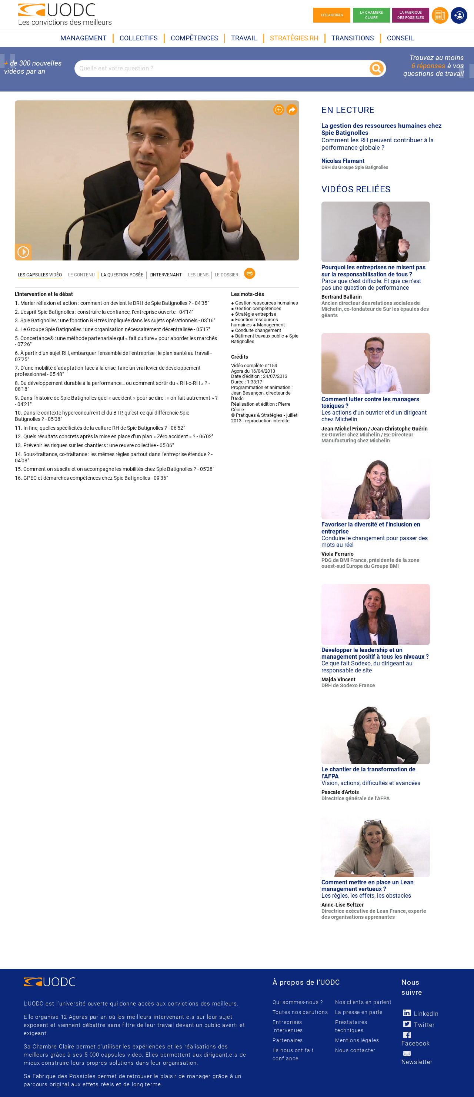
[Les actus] (440, 15)
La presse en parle (358, 1012)
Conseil (400, 38)
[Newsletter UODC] (406, 1053)
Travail (244, 38)
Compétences (194, 38)
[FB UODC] (406, 1035)
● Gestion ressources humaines (264, 303)
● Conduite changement (256, 330)
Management (83, 38)
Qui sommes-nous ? (298, 1002)
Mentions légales (357, 1040)
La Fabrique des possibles (410, 15)
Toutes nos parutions (300, 1012)
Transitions (352, 38)
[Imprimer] (249, 273)
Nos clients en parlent (363, 1002)
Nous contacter (355, 1050)
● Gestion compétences (256, 308)
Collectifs (139, 38)
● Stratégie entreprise (253, 314)
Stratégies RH (294, 38)
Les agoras (332, 15)
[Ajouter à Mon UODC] (278, 109)
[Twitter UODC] (406, 1024)
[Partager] (291, 109)
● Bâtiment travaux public (257, 336)
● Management (269, 325)
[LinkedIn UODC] (406, 1013)
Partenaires (288, 1040)
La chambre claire (371, 15)
